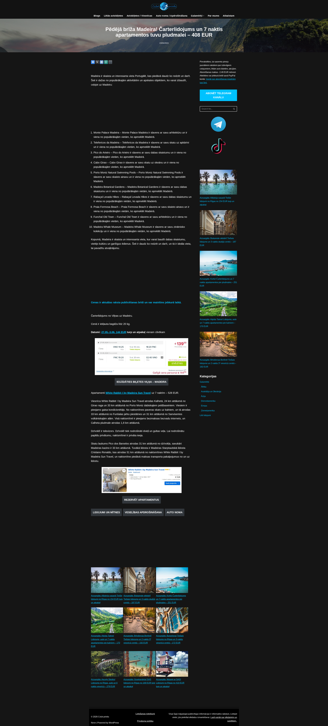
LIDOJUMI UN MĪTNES (106, 512)
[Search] (234, 109)
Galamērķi (204, 382)
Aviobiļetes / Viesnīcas (139, 15)
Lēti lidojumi (205, 415)
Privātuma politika (145, 721)
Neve (93, 723)
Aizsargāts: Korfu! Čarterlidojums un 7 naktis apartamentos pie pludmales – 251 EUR (171, 599)
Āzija (203, 396)
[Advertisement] (141, 109)
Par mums (213, 15)
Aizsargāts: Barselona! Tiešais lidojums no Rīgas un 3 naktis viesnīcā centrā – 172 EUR (170, 639)
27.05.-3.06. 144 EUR (113, 332)
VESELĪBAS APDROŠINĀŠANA (143, 512)
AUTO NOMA (174, 512)
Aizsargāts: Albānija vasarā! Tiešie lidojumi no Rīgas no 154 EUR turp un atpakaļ (107, 599)
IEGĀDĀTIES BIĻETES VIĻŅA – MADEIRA (141, 381)
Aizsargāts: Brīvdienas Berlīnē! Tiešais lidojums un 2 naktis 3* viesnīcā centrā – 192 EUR (137, 639)
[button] (203, 15)
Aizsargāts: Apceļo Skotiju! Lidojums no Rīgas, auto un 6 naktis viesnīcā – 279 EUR (104, 682)
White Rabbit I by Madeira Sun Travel (128, 392)
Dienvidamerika (208, 401)
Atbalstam (228, 15)
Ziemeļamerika (208, 410)
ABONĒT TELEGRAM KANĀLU (218, 95)
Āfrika (203, 387)
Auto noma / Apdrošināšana (171, 15)
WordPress (114, 723)
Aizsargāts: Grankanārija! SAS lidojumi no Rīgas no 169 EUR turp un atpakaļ (139, 682)
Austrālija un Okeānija (211, 391)
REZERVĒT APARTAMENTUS (141, 499)
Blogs (97, 15)
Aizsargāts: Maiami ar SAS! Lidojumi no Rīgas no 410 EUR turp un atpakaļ (170, 682)
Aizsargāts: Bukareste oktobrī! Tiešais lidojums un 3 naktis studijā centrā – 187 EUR (139, 599)
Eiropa (204, 406)
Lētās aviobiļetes (113, 15)
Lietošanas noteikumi (145, 714)
